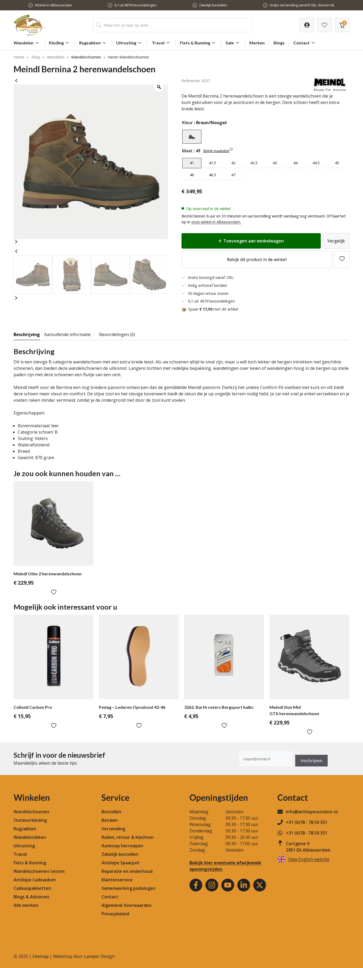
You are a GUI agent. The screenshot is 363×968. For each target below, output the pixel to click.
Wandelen (23, 42)
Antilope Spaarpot (121, 863)
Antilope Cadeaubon (35, 880)
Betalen (110, 820)
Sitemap (40, 956)
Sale (230, 42)
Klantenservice (117, 880)
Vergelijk (336, 241)
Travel (158, 42)
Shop (35, 57)
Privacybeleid (115, 914)
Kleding (56, 42)
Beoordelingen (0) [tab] (117, 334)
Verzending (113, 829)
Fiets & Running (195, 42)
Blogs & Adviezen (31, 897)
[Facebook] (195, 885)
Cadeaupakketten (32, 888)
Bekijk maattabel (216, 150)
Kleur (187, 122)
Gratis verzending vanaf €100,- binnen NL (302, 5)
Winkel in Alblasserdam (53, 5)
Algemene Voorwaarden (126, 905)
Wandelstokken (30, 837)
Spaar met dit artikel (213, 309)
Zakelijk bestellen (213, 5)
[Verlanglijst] (307, 25)
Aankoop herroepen (122, 846)
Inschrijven (311, 761)
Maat (187, 151)
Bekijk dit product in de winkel (256, 259)
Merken (257, 42)
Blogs (279, 42)
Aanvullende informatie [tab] (67, 334)
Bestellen (111, 812)
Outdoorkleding (30, 820)
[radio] (192, 136)
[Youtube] (227, 885)
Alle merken (26, 905)
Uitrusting (126, 42)
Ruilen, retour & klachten (128, 837)
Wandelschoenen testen (39, 871)
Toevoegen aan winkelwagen (253, 241)
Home (19, 57)
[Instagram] (211, 885)
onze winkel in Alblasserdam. (216, 221)
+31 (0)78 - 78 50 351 (306, 822)
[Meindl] (329, 90)
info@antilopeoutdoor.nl (311, 812)
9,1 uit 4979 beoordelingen (135, 5)
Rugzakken (90, 42)
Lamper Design (99, 956)
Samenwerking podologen (128, 888)
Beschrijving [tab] (27, 334)
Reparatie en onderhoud (127, 871)
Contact (301, 42)
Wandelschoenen (86, 57)
